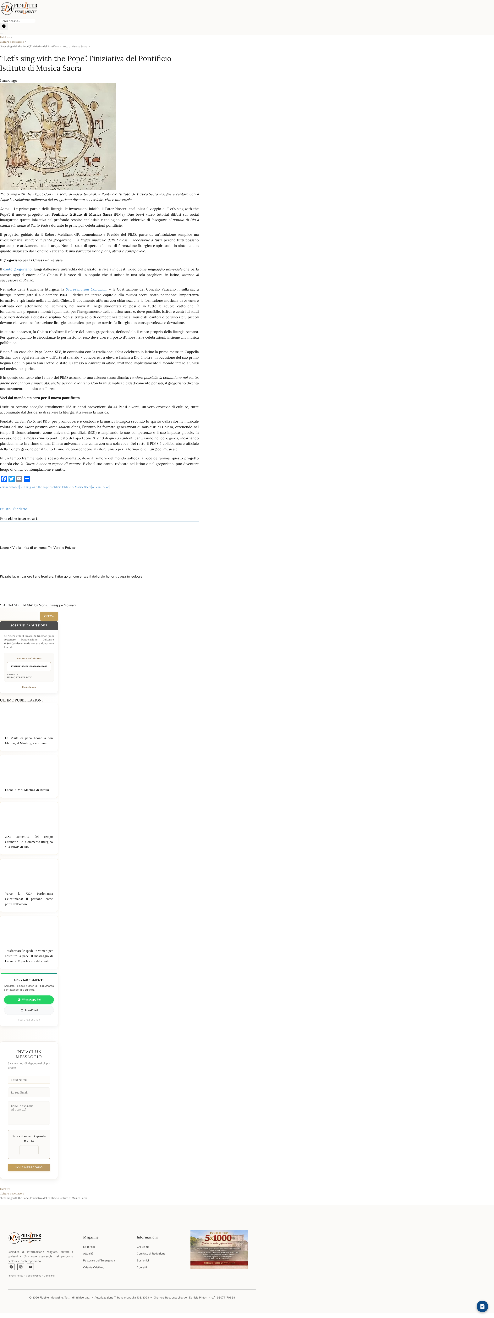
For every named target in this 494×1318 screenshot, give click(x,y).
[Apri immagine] (219, 1249)
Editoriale (89, 1246)
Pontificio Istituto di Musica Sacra (70, 487)
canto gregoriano (17, 269)
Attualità (88, 1253)
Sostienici (143, 1260)
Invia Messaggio (29, 1167)
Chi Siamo (143, 1246)
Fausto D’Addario (13, 509)
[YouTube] (30, 1267)
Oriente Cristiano (93, 1267)
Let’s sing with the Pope (34, 487)
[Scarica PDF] (482, 1306)
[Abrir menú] (1, 33)
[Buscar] (4, 26)
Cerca (49, 616)
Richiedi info (29, 686)
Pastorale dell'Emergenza (99, 1260)
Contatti (142, 1267)
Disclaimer (49, 1275)
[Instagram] (20, 1267)
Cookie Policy (33, 1275)
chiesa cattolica (9, 487)
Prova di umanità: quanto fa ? (29, 1138)
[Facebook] (11, 1267)
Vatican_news (100, 487)
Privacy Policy (15, 1275)
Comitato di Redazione (151, 1253)
